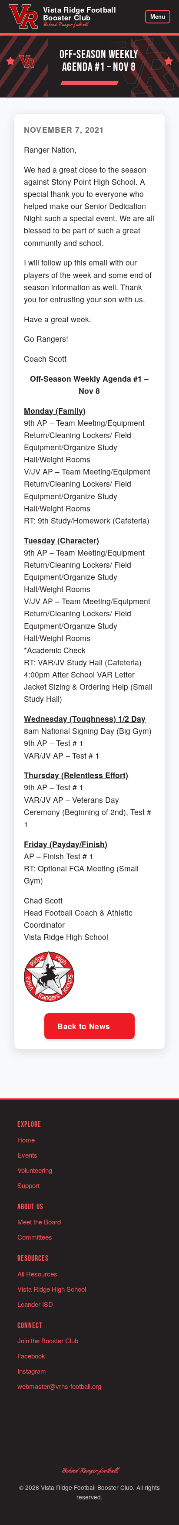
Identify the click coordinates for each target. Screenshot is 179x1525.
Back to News (85, 1026)
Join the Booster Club (47, 1340)
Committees (34, 1236)
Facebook (31, 1355)
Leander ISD (35, 1304)
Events (27, 1154)
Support (28, 1185)
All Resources (37, 1273)
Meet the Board (39, 1221)
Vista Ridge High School (51, 1288)
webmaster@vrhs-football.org (59, 1386)
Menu (157, 16)
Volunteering (34, 1170)
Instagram (31, 1370)
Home (26, 1139)
